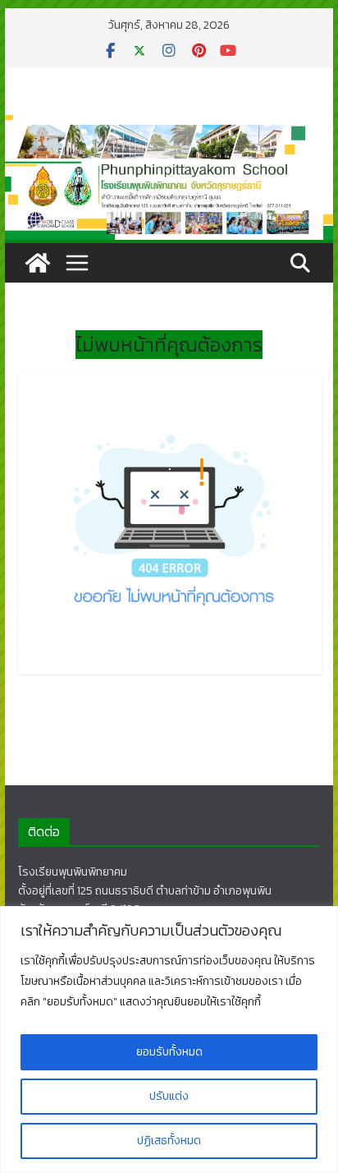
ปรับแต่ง (169, 1096)
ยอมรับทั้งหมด (169, 1051)
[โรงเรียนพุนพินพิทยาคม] (37, 263)
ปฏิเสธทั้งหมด (169, 1140)
